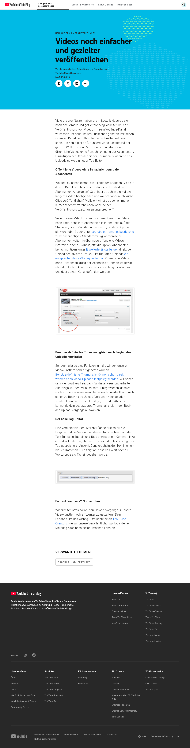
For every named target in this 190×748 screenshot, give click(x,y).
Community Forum (20, 707)
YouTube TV (151, 629)
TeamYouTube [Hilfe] (122, 617)
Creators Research (121, 705)
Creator (115, 683)
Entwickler (83, 683)
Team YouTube (152, 617)
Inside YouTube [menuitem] (124, 5)
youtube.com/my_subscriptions (112, 231)
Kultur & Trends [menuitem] (105, 5)
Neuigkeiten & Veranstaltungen (75, 33)
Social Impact (152, 689)
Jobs (13, 689)
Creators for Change (155, 677)
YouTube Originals (53, 689)
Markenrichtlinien (92, 734)
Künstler (116, 677)
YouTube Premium (54, 695)
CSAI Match (151, 683)
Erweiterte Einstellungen (101, 249)
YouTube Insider (153, 641)
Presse (14, 683)
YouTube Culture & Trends (23, 701)
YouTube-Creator (120, 605)
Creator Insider (119, 611)
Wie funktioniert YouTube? (24, 695)
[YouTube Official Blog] (18, 5)
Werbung (82, 677)
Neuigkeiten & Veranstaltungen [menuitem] (46, 4)
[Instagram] (25, 655)
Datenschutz (112, 734)
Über (13, 677)
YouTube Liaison (120, 623)
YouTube (116, 599)
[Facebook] (34, 655)
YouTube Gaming (153, 623)
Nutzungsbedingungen (45, 739)
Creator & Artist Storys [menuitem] (83, 5)
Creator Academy (120, 689)
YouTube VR (118, 717)
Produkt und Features (74, 562)
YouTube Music (152, 635)
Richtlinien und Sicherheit (46, 734)
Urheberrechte (71, 734)
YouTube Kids (51, 677)
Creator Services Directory (124, 711)
